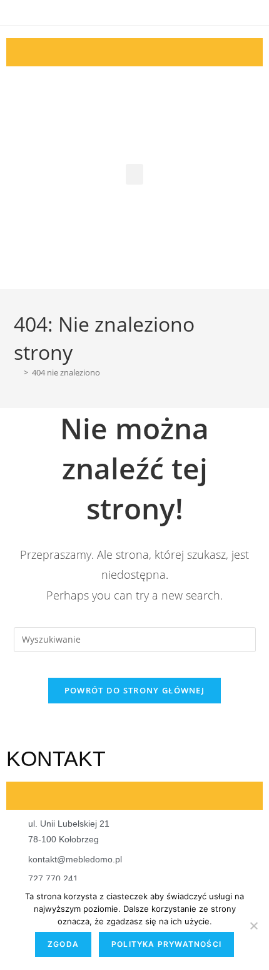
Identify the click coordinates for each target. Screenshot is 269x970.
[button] (134, 174)
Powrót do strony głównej (134, 690)
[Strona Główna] (17, 372)
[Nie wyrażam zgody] (253, 925)
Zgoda (63, 944)
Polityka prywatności (166, 944)
